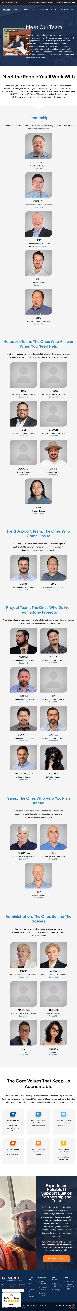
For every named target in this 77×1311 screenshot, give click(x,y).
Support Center (13, 2)
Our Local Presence (64, 1305)
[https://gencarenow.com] (6, 10)
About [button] (53, 10)
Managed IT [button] (27, 10)
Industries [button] (41, 10)
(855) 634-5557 (53, 1242)
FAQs (23, 1307)
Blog (3, 2)
